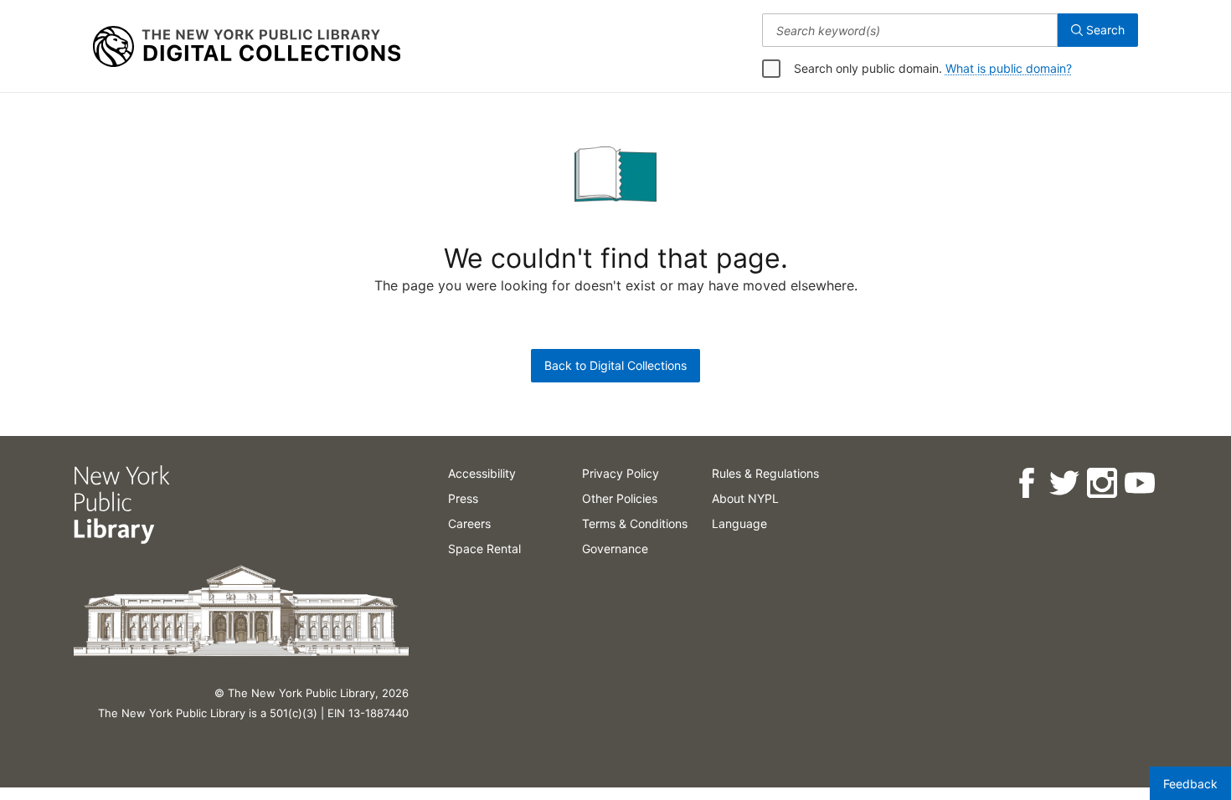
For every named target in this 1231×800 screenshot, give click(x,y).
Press (463, 498)
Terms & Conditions (635, 523)
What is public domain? (1008, 68)
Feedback (1190, 784)
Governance (615, 548)
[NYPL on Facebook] (1025, 483)
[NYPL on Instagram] (1100, 483)
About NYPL (745, 498)
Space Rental (484, 548)
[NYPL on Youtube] (1138, 483)
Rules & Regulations (765, 473)
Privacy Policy (620, 473)
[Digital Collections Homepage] (246, 47)
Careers (469, 523)
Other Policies (619, 498)
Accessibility (482, 473)
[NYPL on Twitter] (1063, 483)
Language (739, 523)
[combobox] (910, 30)
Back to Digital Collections (615, 365)
